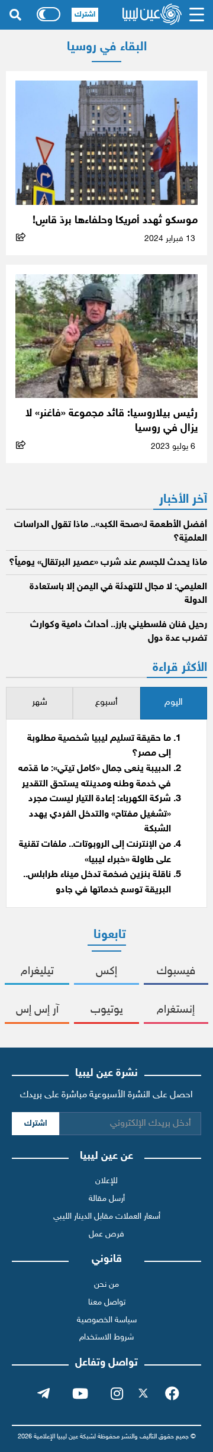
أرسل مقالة (107, 1199)
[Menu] (197, 15)
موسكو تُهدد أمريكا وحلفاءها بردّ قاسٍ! (115, 220)
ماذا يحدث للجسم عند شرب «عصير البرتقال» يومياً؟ (108, 562)
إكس (106, 971)
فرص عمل (106, 1234)
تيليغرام (37, 971)
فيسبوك (176, 971)
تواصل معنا (106, 1302)
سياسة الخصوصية (107, 1320)
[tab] (173, 703)
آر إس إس (37, 1010)
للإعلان (106, 1181)
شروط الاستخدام (106, 1337)
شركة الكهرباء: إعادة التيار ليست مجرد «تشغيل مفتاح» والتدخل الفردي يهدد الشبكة (99, 814)
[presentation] (173, 703)
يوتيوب (107, 1010)
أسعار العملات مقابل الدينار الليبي (106, 1217)
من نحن (106, 1285)
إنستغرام (176, 1010)
